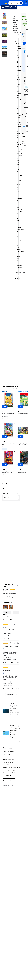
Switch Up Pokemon (7, 757)
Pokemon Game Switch (8, 762)
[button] (16, 42)
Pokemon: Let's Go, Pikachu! (9, 778)
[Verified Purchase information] (14, 624)
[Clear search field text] (19, 3)
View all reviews (8, 596)
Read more (5, 655)
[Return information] (23, 40)
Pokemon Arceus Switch (8, 759)
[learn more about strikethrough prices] (26, 22)
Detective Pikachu (7, 775)
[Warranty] (16, 497)
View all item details (20, 272)
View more (10, 478)
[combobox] (15, 3)
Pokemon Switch (7, 754)
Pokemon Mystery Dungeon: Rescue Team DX (13, 770)
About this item (7, 484)
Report (17, 638)
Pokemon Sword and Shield (9, 772)
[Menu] (2, 3)
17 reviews (10, 590)
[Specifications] (18, 493)
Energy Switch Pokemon (8, 751)
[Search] (21, 3)
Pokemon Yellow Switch (8, 764)
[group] (18, 35)
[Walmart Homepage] (6, 3)
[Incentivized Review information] (11, 685)
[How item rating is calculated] (17, 593)
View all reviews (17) (10, 694)
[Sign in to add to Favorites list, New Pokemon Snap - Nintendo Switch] (14, 424)
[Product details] (18, 489)
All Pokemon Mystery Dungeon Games (11, 767)
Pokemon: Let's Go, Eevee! (8, 780)
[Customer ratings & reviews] (18, 585)
